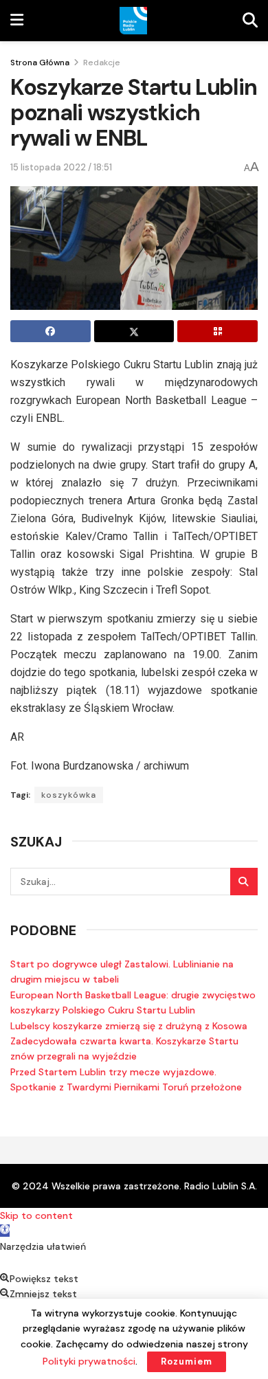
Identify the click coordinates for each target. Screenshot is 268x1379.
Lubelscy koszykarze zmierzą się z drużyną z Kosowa (128, 1026)
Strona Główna (39, 62)
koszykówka (68, 794)
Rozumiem (186, 1361)
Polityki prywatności (89, 1361)
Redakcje (101, 62)
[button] (5, 1230)
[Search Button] (244, 881)
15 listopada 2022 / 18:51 (61, 167)
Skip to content (36, 1215)
